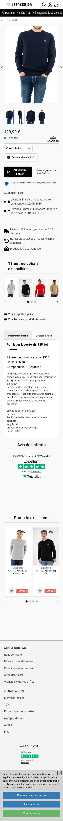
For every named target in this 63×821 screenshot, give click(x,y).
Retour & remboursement (19, 668)
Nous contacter (13, 654)
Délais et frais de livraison (19, 661)
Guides (8, 724)
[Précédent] (2, 68)
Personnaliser (31, 804)
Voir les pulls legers (20, 314)
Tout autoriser (31, 813)
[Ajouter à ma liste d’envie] (12, 591)
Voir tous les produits (27, 319)
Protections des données (19, 711)
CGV (6, 704)
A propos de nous (14, 718)
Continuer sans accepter (31, 795)
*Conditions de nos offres (19, 681)
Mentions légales (14, 697)
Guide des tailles (14, 192)
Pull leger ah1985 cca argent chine (18, 572)
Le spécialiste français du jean (22, 4)
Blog (6, 731)
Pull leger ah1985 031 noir (46, 572)
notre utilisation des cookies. (18, 787)
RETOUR (12, 19)
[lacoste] (22, 531)
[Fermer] (60, 773)
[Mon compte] (50, 4)
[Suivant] (61, 68)
